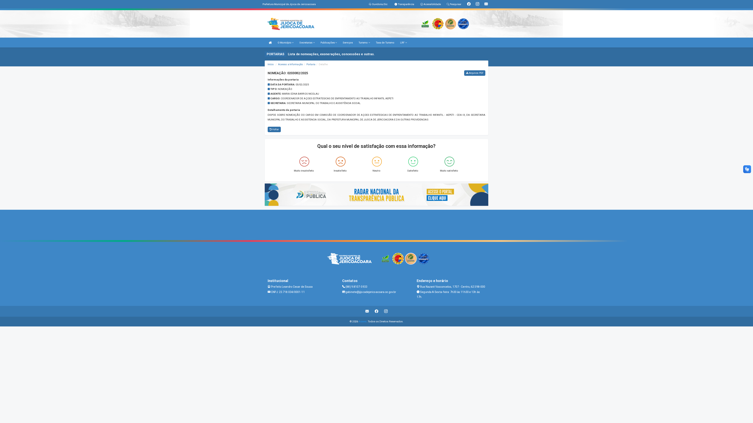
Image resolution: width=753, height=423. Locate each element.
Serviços (348, 42)
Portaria (310, 64)
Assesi (363, 321)
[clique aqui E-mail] (367, 311)
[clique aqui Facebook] (376, 311)
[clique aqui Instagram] (386, 311)
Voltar (275, 129)
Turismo (363, 42)
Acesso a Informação (290, 64)
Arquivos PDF (475, 73)
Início (271, 64)
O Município (285, 42)
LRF (402, 42)
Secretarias (306, 42)
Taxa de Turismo (385, 42)
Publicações (328, 42)
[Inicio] (270, 43)
